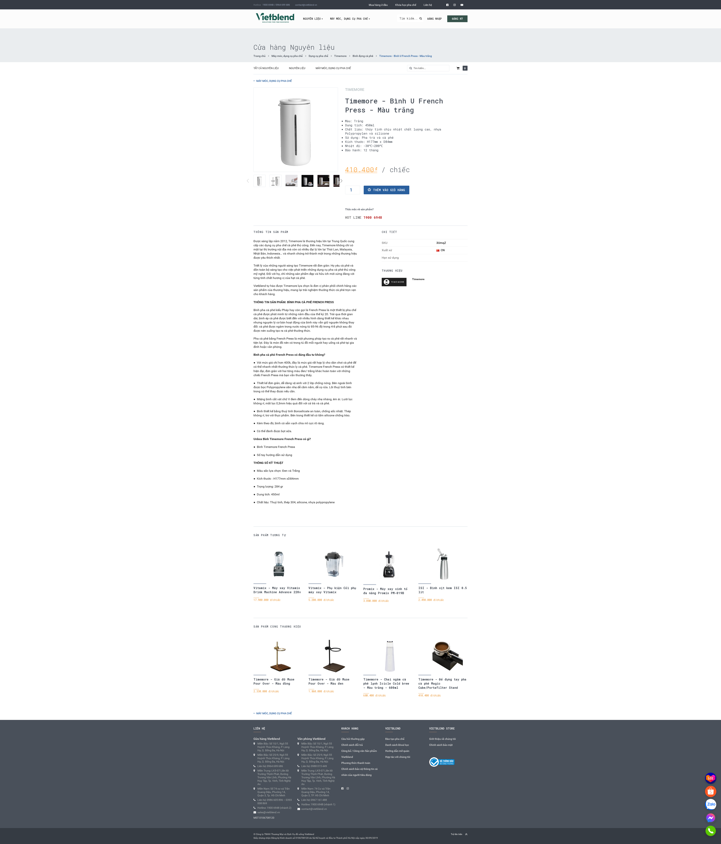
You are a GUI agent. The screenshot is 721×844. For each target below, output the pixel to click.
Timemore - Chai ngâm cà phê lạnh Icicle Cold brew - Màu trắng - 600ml (386, 683)
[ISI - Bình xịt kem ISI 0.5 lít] (444, 565)
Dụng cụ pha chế (318, 55)
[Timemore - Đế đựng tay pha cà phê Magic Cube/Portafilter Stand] (444, 656)
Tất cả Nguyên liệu (266, 68)
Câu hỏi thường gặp (353, 738)
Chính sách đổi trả (352, 744)
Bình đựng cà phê (363, 55)
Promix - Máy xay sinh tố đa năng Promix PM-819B (385, 591)
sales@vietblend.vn (268, 812)
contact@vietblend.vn (306, 5)
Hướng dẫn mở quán (397, 750)
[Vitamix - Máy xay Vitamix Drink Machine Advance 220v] (279, 565)
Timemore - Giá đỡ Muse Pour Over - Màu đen (328, 681)
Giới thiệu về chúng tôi (442, 738)
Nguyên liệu (312, 18)
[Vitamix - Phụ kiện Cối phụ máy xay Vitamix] (334, 565)
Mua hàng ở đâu (378, 4)
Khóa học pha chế (405, 4)
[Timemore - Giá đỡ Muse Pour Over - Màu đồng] (279, 656)
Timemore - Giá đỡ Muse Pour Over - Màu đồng (273, 681)
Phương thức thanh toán (355, 762)
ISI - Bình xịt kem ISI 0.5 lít (442, 590)
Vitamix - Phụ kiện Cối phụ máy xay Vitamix (332, 590)
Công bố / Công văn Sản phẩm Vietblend (359, 753)
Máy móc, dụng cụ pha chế (349, 18)
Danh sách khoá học (397, 744)
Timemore (340, 55)
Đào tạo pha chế (394, 738)
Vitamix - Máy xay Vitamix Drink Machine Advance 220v (277, 590)
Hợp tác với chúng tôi (397, 756)
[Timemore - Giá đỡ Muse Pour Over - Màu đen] (334, 656)
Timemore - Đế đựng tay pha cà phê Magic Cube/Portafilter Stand (442, 683)
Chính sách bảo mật (441, 744)
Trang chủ (259, 55)
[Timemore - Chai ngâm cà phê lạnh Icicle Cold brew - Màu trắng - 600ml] (389, 656)
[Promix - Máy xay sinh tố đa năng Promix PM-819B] (389, 565)
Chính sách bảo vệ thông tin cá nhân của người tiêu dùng (359, 771)
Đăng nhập (434, 18)
